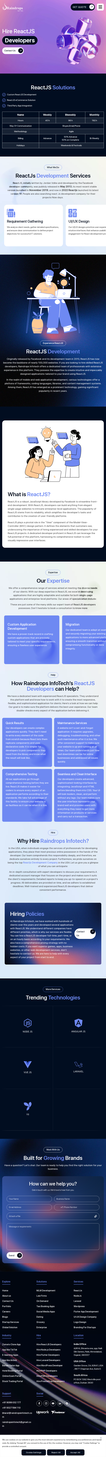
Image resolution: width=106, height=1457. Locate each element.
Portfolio (6, 1306)
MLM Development (45, 1290)
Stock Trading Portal (12, 1381)
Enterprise (41, 1327)
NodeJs (77, 1296)
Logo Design (80, 1322)
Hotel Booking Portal (12, 1370)
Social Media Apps (45, 1311)
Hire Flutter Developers (47, 1355)
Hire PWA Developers (46, 1376)
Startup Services (10, 1322)
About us (6, 1296)
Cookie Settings (34, 1452)
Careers (6, 1311)
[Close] (101, 1438)
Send (11, 1255)
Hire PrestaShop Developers (50, 1381)
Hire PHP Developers (46, 1370)
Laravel (77, 1301)
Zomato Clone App (11, 1344)
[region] (53, 1446)
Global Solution (9, 1327)
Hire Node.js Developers (48, 1349)
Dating (39, 1317)
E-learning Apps (10, 1355)
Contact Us (9, 50)
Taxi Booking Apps (45, 1306)
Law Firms (41, 1296)
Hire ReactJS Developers (48, 1344)
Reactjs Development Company (40, 862)
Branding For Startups (85, 1327)
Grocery (40, 1322)
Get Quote (80, 7)
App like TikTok (9, 1349)
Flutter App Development (86, 1311)
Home (5, 1290)
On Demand (42, 1301)
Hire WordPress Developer (49, 1365)
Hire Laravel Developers (48, 1360)
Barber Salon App (10, 1365)
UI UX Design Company (85, 1317)
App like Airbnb (9, 1360)
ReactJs (78, 1290)
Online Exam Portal (11, 1376)
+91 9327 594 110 (11, 1407)
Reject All (55, 1452)
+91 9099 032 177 (11, 1402)
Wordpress (79, 1306)
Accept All (75, 1452)
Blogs (5, 1317)
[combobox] (58, 1207)
